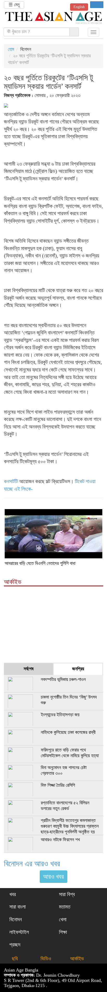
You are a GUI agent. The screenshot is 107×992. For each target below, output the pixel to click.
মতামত (64, 907)
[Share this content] (96, 4)
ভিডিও (44, 958)
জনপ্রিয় (78, 668)
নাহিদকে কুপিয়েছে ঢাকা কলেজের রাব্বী (68, 732)
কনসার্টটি (11, 481)
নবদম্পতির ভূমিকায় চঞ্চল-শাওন (63, 679)
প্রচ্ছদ (14, 944)
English (79, 7)
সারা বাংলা (17, 907)
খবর (12, 894)
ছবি (13, 958)
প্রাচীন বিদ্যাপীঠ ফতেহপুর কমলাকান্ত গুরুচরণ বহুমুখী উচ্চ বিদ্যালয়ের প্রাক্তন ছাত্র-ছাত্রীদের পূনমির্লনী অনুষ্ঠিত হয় (70, 826)
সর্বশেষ (29, 668)
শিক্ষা (62, 932)
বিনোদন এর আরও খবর (32, 863)
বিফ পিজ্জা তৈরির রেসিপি (58, 785)
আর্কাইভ (76, 958)
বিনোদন (15, 919)
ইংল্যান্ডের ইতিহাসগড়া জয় (60, 714)
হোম (11, 49)
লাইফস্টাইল (18, 932)
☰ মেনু (14, 4)
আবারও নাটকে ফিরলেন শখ (60, 839)
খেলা (62, 919)
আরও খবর (53, 876)
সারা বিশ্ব (66, 894)
